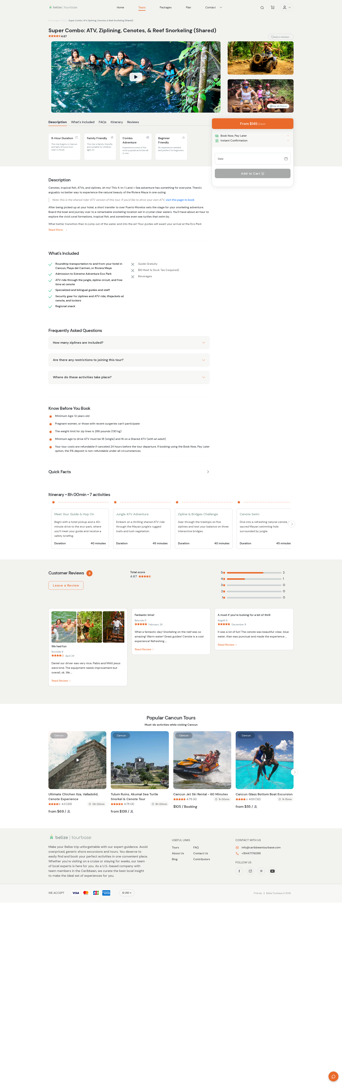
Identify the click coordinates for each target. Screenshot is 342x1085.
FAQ (196, 847)
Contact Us (200, 853)
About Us (178, 853)
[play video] (135, 77)
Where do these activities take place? (82, 377)
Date (221, 158)
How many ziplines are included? (78, 342)
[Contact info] (221, 7)
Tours (64, 20)
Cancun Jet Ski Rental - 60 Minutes (200, 794)
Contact (210, 7)
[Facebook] (239, 871)
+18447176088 (251, 853)
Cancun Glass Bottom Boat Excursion (264, 794)
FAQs (102, 122)
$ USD (125, 892)
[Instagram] (250, 871)
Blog (175, 859)
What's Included (82, 122)
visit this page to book (179, 200)
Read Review (60, 681)
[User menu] (286, 7)
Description (57, 122)
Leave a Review (66, 585)
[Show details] (288, 135)
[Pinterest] (261, 871)
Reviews (133, 122)
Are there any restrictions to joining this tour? (88, 360)
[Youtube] (272, 871)
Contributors (201, 859)
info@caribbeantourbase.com (261, 847)
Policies (258, 893)
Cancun (59, 735)
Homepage (53, 20)
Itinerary (117, 122)
